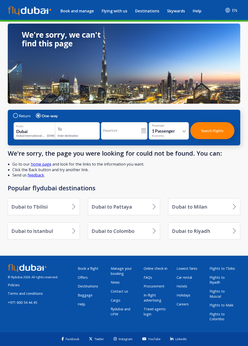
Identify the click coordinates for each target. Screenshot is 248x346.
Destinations (147, 11)
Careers (183, 304)
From (19, 126)
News (115, 282)
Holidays (183, 295)
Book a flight (88, 268)
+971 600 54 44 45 (22, 302)
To (60, 129)
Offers (83, 277)
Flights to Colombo (217, 316)
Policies (14, 285)
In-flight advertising (152, 298)
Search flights (212, 130)
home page (41, 164)
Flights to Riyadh (217, 280)
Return (25, 116)
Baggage (85, 295)
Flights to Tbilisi (222, 268)
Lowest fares (187, 268)
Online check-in (155, 268)
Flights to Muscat (217, 294)
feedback (36, 175)
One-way (50, 116)
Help (197, 11)
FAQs (148, 277)
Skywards (176, 11)
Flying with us (114, 11)
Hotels (182, 286)
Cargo (115, 300)
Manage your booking (121, 271)
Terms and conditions (25, 293)
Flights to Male (221, 305)
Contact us (119, 291)
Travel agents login (155, 311)
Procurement (154, 286)
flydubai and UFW (120, 311)
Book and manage (77, 11)
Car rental (184, 277)
